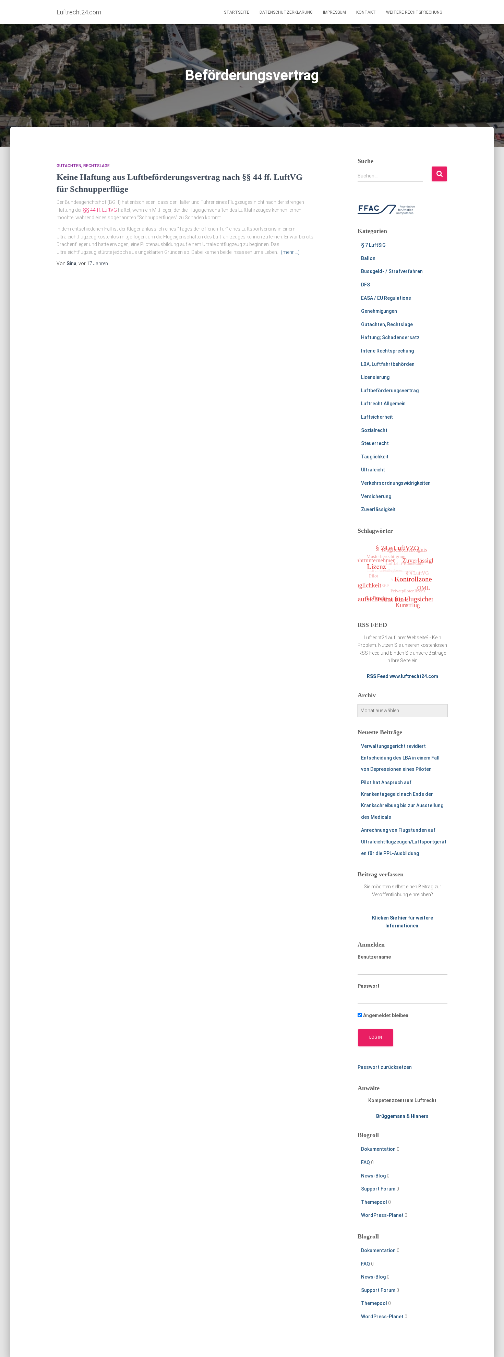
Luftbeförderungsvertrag (390, 390)
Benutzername (374, 957)
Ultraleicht (373, 469)
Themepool (374, 1202)
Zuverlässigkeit (378, 509)
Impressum (334, 12)
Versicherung (376, 496)
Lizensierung (375, 377)
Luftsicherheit (377, 417)
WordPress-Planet (382, 1215)
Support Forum (378, 1189)
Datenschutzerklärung (286, 12)
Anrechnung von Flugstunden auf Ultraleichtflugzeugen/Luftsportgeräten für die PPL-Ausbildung (403, 841)
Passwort (369, 986)
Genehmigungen (379, 311)
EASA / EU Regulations (386, 298)
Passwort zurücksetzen (385, 1067)
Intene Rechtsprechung (387, 351)
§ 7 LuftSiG (373, 245)
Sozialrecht (374, 430)
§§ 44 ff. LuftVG (100, 210)
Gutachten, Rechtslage (83, 165)
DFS (365, 284)
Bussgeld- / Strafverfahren (392, 271)
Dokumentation (378, 1149)
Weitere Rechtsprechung (414, 12)
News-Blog (373, 1176)
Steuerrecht (375, 443)
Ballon (368, 258)
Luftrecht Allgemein (383, 403)
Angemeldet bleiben (385, 1015)
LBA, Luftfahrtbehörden (388, 364)
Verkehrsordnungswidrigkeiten (396, 483)
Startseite (236, 12)
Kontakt (366, 12)
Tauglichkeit (374, 456)
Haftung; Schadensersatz (390, 337)
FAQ (365, 1162)
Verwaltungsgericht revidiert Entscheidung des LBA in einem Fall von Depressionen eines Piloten (400, 757)
